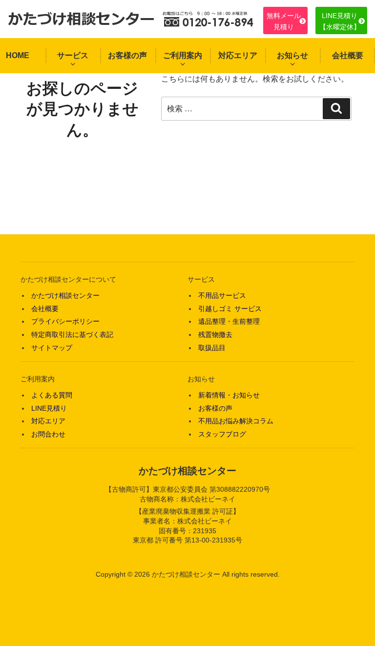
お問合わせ (48, 434)
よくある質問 (51, 395)
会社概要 (347, 55)
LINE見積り (49, 408)
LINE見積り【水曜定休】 (339, 21)
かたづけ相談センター (65, 295)
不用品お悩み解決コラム (235, 421)
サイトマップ (51, 348)
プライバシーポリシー (65, 321)
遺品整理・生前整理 (229, 321)
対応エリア (237, 55)
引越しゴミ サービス (230, 309)
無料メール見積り (284, 21)
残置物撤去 (215, 334)
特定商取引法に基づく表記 (72, 334)
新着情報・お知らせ (229, 395)
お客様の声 (127, 55)
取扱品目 (212, 348)
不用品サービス (222, 295)
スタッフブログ (222, 434)
